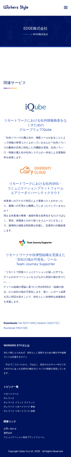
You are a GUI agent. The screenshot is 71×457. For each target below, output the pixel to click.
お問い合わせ (10, 428)
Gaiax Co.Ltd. (26, 451)
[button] (66, 7)
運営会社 (8, 433)
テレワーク (9, 398)
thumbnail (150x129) (15, 328)
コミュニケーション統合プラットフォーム (24, 437)
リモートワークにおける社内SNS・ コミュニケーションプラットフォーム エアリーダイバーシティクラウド (35, 188)
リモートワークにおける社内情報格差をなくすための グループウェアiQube (35, 125)
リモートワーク (11, 394)
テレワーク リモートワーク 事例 (19, 406)
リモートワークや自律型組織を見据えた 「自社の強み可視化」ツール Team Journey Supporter (35, 259)
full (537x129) (26, 323)
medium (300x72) (47, 323)
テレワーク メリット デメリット (19, 402)
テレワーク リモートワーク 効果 (19, 411)
